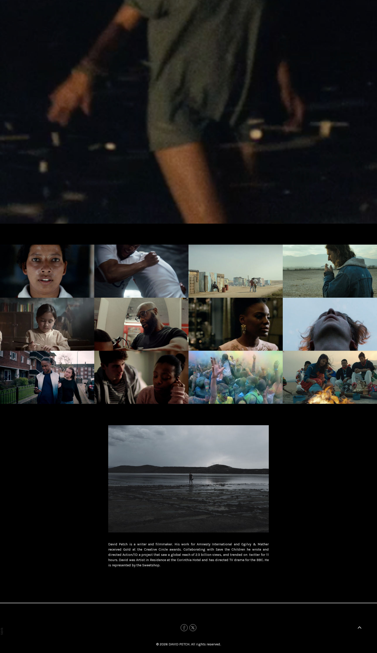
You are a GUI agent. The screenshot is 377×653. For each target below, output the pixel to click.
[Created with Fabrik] (1, 631)
